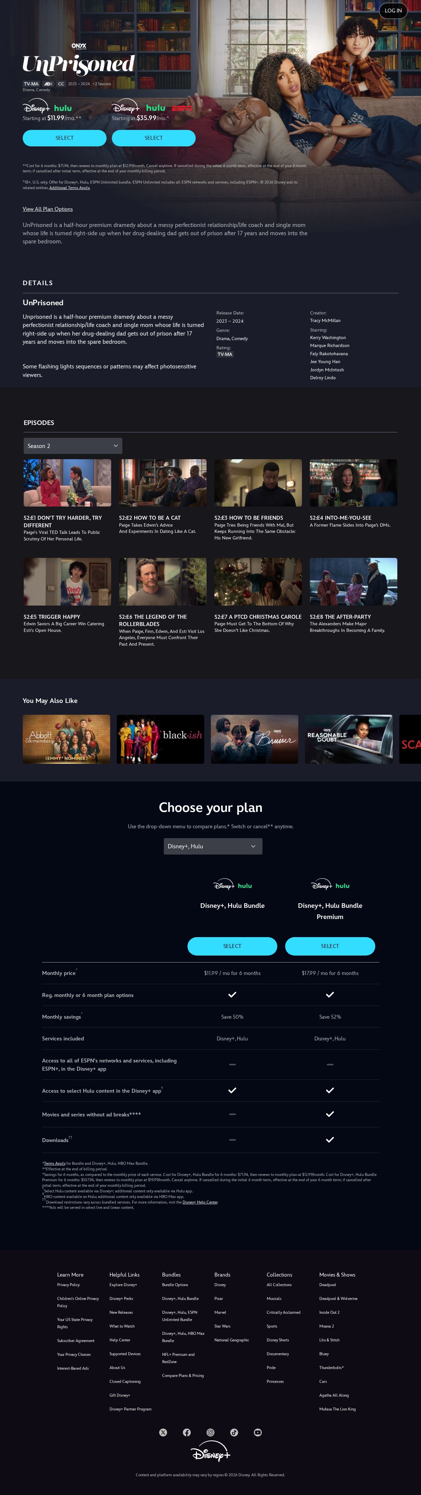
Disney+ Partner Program (131, 1409)
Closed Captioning (125, 1381)
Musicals (274, 1298)
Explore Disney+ (123, 1285)
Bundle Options (175, 1285)
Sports (272, 1326)
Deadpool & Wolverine (338, 1298)
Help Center (120, 1340)
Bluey (324, 1354)
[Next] (408, 738)
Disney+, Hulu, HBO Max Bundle (183, 1337)
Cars (323, 1381)
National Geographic (231, 1340)
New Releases (121, 1312)
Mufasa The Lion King (337, 1409)
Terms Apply (54, 1163)
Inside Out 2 (329, 1312)
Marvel (220, 1312)
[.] (163, 1432)
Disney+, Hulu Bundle (180, 1298)
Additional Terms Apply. (69, 188)
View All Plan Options (48, 209)
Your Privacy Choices (74, 1354)
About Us (117, 1367)
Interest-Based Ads (73, 1368)
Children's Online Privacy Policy (78, 1302)
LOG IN (393, 11)
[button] (132, 1275)
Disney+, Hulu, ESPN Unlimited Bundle (179, 1316)
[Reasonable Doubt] (348, 739)
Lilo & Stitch (329, 1340)
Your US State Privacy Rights (74, 1323)
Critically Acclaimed (284, 1312)
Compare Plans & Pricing (183, 1375)
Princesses (275, 1381)
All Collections (279, 1285)
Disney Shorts (278, 1340)
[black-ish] (160, 739)
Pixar (218, 1298)
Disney (220, 1285)
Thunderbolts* (331, 1367)
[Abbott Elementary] (66, 739)
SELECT (65, 138)
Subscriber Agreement (75, 1340)
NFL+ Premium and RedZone (178, 1358)
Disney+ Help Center (200, 1202)
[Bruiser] (254, 739)
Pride (271, 1367)
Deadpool (327, 1285)
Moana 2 (326, 1326)
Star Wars (222, 1326)
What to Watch (122, 1326)
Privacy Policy (68, 1285)
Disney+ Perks (121, 1298)
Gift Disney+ (120, 1395)
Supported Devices (125, 1354)
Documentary (278, 1354)
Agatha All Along (334, 1395)
